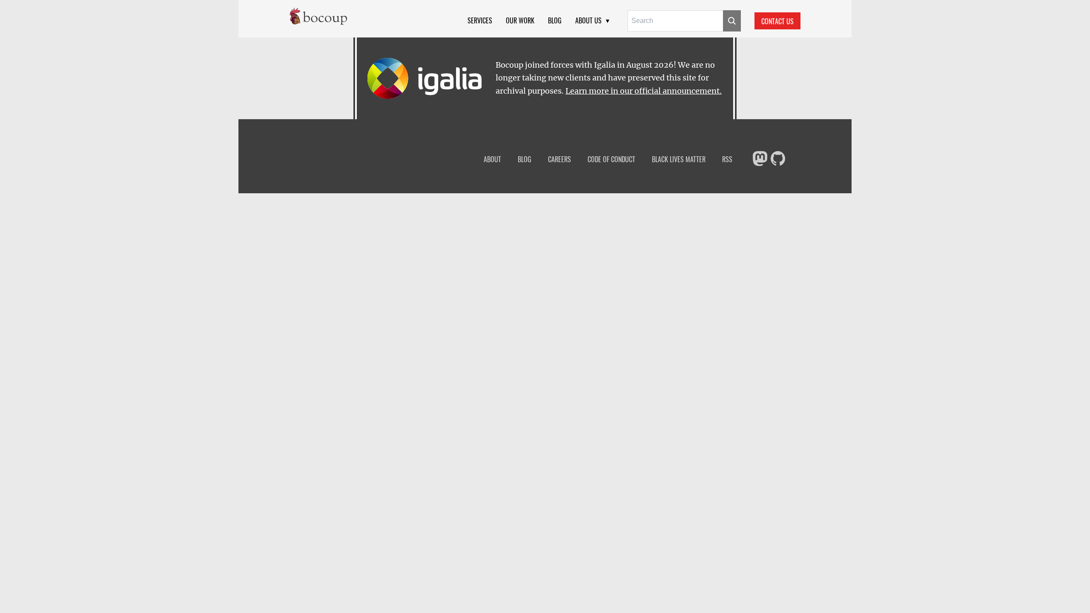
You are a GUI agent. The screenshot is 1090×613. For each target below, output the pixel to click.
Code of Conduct (611, 159)
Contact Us (777, 21)
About (492, 159)
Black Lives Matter (679, 159)
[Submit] (732, 21)
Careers (559, 159)
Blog (555, 20)
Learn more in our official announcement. (643, 91)
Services (480, 20)
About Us (588, 20)
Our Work (520, 20)
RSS (727, 159)
